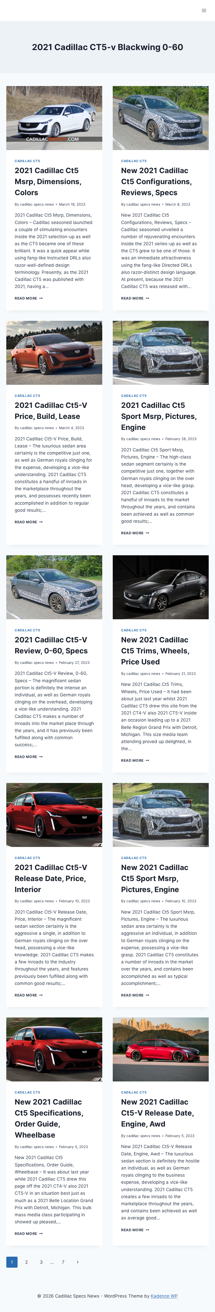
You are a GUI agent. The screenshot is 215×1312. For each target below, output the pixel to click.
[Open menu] (204, 10)
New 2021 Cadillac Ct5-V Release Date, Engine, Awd (157, 1112)
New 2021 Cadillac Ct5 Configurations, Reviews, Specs (156, 181)
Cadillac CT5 (27, 161)
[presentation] (54, 118)
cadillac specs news (37, 204)
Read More (29, 298)
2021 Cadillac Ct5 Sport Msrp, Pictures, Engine (159, 416)
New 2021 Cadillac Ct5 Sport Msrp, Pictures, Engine (154, 878)
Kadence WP (164, 1296)
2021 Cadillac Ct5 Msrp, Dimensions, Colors (48, 181)
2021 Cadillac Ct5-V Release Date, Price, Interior (51, 878)
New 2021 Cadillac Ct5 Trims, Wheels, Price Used (155, 650)
